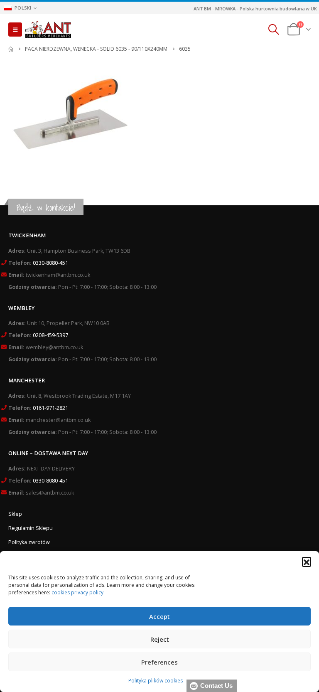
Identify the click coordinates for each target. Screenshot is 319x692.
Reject (159, 639)
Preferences (159, 662)
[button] (306, 561)
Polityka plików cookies (155, 680)
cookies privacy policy (77, 592)
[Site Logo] (48, 29)
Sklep (15, 513)
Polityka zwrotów (29, 542)
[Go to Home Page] (10, 49)
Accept (159, 616)
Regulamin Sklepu (30, 528)
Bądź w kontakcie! (46, 207)
